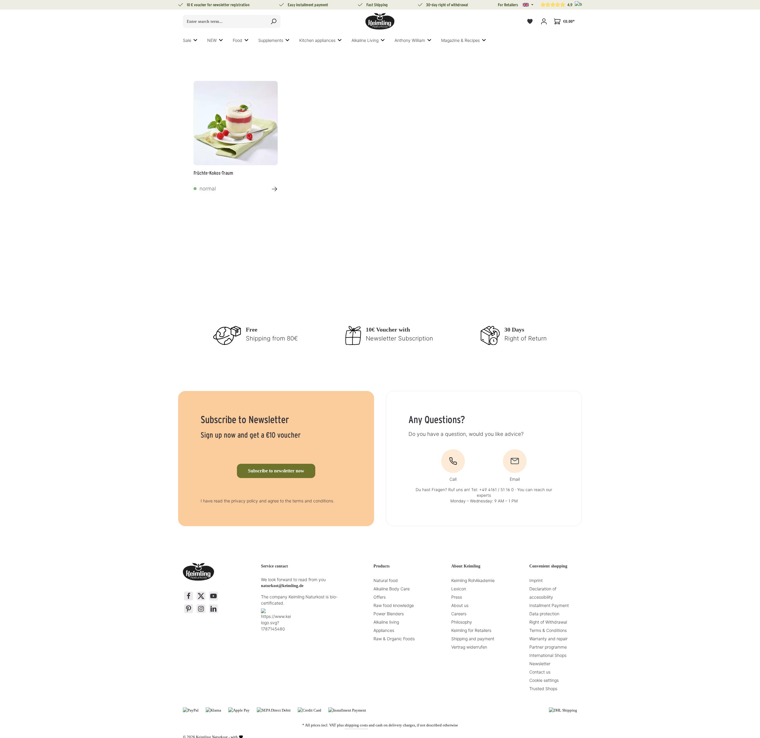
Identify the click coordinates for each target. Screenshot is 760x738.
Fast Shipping (377, 4)
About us (459, 605)
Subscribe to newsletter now (276, 470)
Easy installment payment (308, 4)
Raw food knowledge (393, 605)
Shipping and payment (472, 638)
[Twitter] (201, 596)
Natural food (385, 580)
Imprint (536, 580)
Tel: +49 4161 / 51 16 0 (492, 489)
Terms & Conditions (548, 630)
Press (456, 597)
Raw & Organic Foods (394, 638)
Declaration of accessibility (542, 593)
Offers (379, 597)
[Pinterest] (188, 608)
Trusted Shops (543, 688)
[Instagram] (201, 608)
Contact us (539, 671)
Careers (458, 613)
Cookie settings (544, 680)
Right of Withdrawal (548, 622)
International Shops (547, 655)
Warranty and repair (548, 638)
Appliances (383, 630)
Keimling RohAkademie (473, 580)
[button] (528, 5)
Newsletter (539, 663)
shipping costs (356, 725)
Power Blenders (388, 613)
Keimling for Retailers (471, 630)
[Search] (274, 21)
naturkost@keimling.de (282, 586)
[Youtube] (213, 596)
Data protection (544, 613)
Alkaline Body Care (391, 588)
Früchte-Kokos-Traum (213, 173)
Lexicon (458, 588)
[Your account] (543, 21)
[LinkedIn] (213, 608)
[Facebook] (188, 596)
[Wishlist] (529, 21)
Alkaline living (386, 622)
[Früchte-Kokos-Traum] (236, 123)
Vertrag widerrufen (469, 646)
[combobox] (225, 21)
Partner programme (548, 646)
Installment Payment (549, 605)
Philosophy (461, 622)
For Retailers (508, 4)
